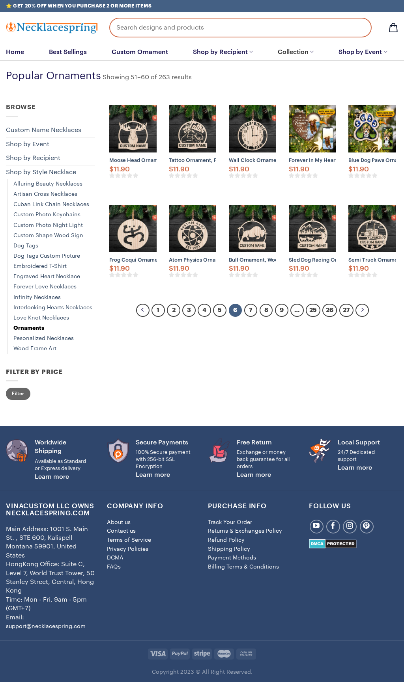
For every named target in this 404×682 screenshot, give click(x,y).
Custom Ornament (140, 52)
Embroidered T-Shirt (40, 266)
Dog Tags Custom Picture (46, 256)
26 (329, 310)
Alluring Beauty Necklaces (47, 184)
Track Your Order (230, 522)
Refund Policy (226, 540)
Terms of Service (129, 540)
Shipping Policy (229, 549)
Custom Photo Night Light (48, 225)
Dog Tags (25, 246)
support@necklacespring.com (46, 626)
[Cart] (393, 27)
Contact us (121, 531)
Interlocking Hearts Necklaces (52, 307)
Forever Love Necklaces (45, 287)
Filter (18, 393)
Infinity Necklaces (37, 297)
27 (346, 310)
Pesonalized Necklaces (43, 338)
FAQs (114, 567)
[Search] (360, 27)
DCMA (115, 558)
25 (313, 310)
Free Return (254, 442)
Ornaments (28, 328)
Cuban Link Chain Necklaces (51, 204)
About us (119, 522)
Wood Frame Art (34, 348)
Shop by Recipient (220, 52)
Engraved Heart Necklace (46, 276)
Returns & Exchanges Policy (245, 531)
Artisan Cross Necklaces (45, 194)
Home (15, 52)
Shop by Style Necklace (41, 172)
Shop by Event (360, 52)
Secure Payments (162, 442)
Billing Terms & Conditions (243, 567)
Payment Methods (232, 558)
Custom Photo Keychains (46, 214)
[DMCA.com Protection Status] (333, 543)
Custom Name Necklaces (43, 130)
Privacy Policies (127, 549)
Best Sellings (68, 52)
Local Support (359, 442)
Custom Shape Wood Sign (48, 235)
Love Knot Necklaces (41, 318)
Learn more (52, 477)
